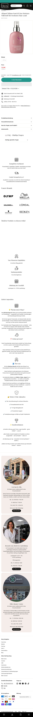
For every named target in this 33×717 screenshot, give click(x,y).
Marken (3, 644)
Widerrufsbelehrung (5, 667)
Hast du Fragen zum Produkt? (9, 125)
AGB (2, 663)
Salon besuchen (16, 510)
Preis (2, 65)
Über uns (24, 711)
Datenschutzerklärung (6, 669)
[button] (16, 84)
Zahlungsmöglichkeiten (6, 673)
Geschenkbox (4, 650)
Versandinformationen (7, 121)
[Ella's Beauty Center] (16, 588)
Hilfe (19, 711)
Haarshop (3, 642)
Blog (2, 652)
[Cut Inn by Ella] (16, 471)
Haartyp (3, 646)
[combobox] (16, 5)
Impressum (3, 665)
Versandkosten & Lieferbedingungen (9, 671)
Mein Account (4, 675)
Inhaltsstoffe (4, 129)
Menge (3, 57)
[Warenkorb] (27, 5)
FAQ (16, 711)
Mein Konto (4, 658)
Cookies (3, 660)
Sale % (2, 648)
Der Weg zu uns (16, 568)
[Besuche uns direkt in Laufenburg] (16, 530)
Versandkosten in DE (16, 75)
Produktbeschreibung (7, 118)
